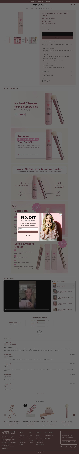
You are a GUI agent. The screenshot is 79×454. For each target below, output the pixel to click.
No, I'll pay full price (28, 235)
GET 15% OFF (28, 232)
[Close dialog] (61, 214)
